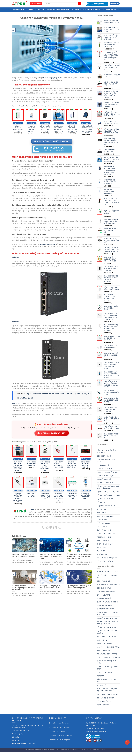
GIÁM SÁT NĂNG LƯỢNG (105, 476)
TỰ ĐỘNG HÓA (88, 9)
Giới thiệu (15, 737)
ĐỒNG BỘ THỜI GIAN (104, 701)
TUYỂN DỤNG (102, 554)
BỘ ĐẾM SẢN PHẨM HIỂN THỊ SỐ (108, 584)
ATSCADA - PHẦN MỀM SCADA (108, 572)
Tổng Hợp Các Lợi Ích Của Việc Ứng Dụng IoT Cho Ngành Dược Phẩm (51, 556)
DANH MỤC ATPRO (103, 595)
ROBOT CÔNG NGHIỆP (104, 537)
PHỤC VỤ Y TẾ (114, 9)
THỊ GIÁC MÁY (102, 685)
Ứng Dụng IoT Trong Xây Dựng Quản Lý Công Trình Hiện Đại (50, 587)
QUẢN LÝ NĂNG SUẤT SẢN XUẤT (108, 657)
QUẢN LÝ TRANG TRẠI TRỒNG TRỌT (107, 668)
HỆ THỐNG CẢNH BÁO (105, 483)
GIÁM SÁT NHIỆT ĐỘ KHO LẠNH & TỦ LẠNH (108, 613)
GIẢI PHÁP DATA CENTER (105, 469)
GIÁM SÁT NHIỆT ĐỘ (104, 479)
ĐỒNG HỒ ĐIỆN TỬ (103, 705)
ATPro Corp (16, 403)
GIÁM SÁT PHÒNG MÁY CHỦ (107, 618)
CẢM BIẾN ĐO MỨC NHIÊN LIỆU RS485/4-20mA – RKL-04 (72, 464)
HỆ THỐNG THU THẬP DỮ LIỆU (108, 492)
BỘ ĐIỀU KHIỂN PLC (104, 588)
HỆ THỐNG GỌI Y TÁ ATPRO (106, 627)
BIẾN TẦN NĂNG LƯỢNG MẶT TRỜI (107, 576)
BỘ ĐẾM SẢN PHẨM (104, 456)
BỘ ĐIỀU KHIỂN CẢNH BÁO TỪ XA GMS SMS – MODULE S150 (58, 128)
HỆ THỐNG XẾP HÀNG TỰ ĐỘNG (108, 495)
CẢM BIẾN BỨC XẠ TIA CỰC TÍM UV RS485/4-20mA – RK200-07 (45, 466)
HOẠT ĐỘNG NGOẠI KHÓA (106, 506)
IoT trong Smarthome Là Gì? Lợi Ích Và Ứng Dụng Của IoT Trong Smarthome (23, 587)
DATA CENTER (106, 9)
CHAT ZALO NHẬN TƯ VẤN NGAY (53, 433)
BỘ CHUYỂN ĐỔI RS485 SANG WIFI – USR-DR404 (31, 128)
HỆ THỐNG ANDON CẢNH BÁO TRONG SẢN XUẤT (107, 623)
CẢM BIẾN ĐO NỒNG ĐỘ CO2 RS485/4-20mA (72, 496)
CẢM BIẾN (30, 9)
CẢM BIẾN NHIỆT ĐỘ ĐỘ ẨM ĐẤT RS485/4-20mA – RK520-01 (18, 498)
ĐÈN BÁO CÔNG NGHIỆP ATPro (108, 558)
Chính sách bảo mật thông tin (59, 727)
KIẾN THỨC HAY (102, 513)
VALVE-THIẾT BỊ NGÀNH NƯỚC (108, 694)
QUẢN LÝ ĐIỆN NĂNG (104, 672)
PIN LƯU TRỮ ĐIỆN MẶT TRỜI (107, 654)
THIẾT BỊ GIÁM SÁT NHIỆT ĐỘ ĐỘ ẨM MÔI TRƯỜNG (107, 690)
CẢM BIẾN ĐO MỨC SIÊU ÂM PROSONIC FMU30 (85, 496)
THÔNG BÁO (101, 547)
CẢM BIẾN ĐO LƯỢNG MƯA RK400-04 (31, 463)
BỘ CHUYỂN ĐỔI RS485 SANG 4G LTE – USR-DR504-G (72, 128)
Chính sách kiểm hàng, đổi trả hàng (61, 735)
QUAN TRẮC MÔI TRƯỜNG (63, 9)
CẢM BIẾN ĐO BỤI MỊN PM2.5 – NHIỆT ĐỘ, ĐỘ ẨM (45, 496)
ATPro (31, 509)
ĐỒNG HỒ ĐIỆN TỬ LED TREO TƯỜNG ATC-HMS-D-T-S (85, 464)
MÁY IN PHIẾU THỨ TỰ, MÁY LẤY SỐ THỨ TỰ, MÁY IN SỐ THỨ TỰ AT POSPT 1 (18, 466)
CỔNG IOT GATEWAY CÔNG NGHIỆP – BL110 (18, 128)
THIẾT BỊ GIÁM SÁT (103, 540)
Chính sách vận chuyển (57, 731)
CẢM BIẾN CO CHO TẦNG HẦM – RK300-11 (31, 496)
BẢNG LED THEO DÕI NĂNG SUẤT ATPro (106, 451)
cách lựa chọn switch (47, 244)
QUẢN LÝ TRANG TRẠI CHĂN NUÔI (107, 662)
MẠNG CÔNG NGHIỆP (104, 643)
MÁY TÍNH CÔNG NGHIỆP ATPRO (108, 647)
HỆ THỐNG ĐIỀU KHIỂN (105, 499)
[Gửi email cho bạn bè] (50, 527)
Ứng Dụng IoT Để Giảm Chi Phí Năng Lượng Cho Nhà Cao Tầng (23, 555)
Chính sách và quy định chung (59, 723)
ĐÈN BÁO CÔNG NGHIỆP (105, 698)
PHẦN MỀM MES (102, 520)
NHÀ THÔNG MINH (103, 650)
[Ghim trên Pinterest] (53, 527)
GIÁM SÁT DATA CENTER (105, 609)
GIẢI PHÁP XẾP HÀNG (104, 605)
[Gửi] (79, 3)
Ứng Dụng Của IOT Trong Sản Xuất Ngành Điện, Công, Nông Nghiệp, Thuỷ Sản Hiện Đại (79, 556)
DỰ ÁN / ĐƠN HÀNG (104, 465)
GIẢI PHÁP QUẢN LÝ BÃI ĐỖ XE (107, 602)
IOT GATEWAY (52, 15)
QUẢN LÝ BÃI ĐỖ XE (104, 530)
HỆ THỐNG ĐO (102, 502)
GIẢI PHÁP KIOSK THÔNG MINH (108, 472)
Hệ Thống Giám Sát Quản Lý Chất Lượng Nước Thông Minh (79, 587)
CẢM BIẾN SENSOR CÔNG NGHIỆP (106, 461)
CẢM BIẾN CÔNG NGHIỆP (106, 591)
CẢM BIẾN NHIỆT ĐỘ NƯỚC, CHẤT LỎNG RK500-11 (58, 497)
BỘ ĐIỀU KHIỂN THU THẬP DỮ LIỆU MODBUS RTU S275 (45, 128)
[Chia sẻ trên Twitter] (47, 527)
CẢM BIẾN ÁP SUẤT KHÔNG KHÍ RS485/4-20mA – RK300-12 (59, 465)
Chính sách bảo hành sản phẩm (59, 740)
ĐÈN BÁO (37, 9)
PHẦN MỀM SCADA (103, 523)
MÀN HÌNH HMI (102, 640)
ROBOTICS (97, 9)
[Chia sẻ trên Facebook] (43, 527)
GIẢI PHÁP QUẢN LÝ (77, 9)
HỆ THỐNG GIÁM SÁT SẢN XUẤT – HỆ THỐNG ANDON (108, 487)
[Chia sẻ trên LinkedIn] (56, 527)
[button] (115, 3)
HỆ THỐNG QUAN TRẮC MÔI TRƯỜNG (107, 632)
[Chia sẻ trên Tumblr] (59, 527)
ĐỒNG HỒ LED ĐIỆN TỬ (105, 561)
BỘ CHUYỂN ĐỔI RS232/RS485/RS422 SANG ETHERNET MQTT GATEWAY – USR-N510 (87, 129)
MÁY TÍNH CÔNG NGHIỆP (19, 9)
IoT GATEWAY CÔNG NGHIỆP (107, 636)
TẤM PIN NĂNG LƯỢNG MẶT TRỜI (107, 680)
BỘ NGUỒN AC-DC (103, 581)
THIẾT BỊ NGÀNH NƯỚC (48, 9)
